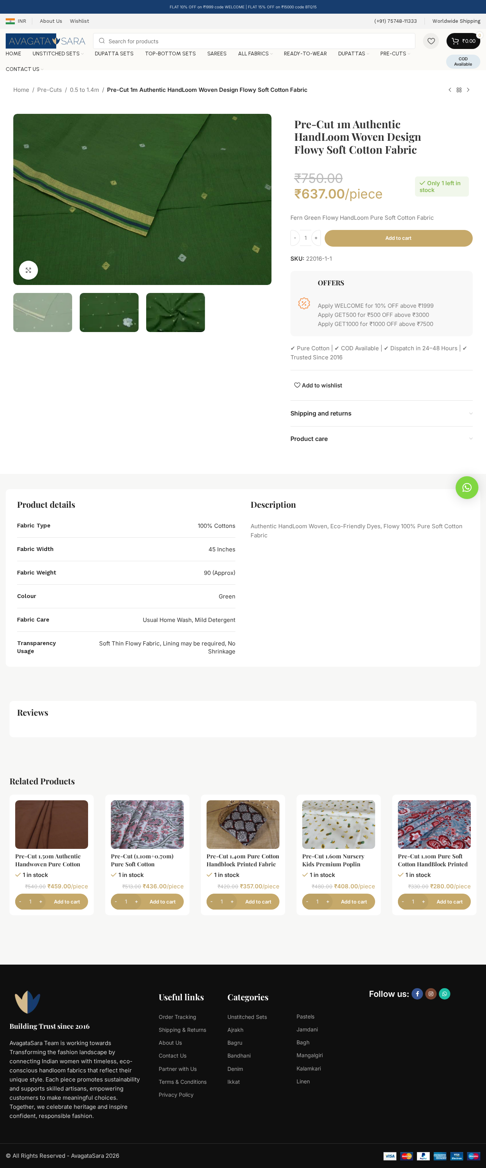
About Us (170, 1042)
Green (227, 596)
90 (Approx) (219, 572)
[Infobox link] (395, 21)
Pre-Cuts (49, 89)
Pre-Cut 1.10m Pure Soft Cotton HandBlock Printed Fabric (433, 864)
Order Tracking (177, 1017)
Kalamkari (309, 1068)
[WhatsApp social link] (444, 994)
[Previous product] (449, 90)
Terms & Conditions (183, 1081)
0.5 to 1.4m (84, 89)
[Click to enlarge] (28, 269)
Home (21, 89)
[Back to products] (459, 90)
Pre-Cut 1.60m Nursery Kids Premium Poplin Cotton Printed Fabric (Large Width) (333, 868)
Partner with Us (178, 1069)
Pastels (305, 1016)
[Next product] (468, 90)
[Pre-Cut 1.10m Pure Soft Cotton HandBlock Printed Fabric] (434, 824)
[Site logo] (45, 40)
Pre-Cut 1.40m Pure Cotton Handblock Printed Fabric (243, 860)
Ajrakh (235, 1029)
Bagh (303, 1042)
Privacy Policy (176, 1094)
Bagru (234, 1042)
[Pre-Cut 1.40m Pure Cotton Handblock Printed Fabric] (243, 824)
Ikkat (233, 1081)
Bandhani (239, 1055)
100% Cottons (216, 525)
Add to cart (398, 238)
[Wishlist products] (431, 41)
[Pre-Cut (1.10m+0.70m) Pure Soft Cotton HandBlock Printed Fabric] (147, 824)
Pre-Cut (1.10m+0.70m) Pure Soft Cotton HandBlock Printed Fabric (145, 864)
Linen (303, 1081)
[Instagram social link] (431, 994)
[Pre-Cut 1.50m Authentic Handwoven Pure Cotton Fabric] (51, 824)
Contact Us (172, 1055)
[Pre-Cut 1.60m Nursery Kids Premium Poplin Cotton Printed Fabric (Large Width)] (338, 824)
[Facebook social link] (417, 994)
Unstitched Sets (247, 1017)
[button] (467, 487)
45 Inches (221, 549)
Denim (235, 1069)
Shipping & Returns (182, 1029)
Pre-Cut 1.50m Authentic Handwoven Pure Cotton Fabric (47, 864)
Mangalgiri (310, 1055)
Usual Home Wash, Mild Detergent (189, 619)
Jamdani (307, 1029)
